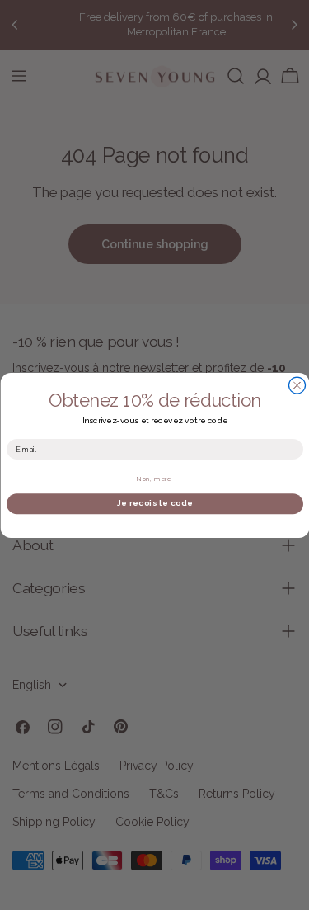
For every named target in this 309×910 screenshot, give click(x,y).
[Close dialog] (296, 385)
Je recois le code (155, 502)
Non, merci (154, 479)
